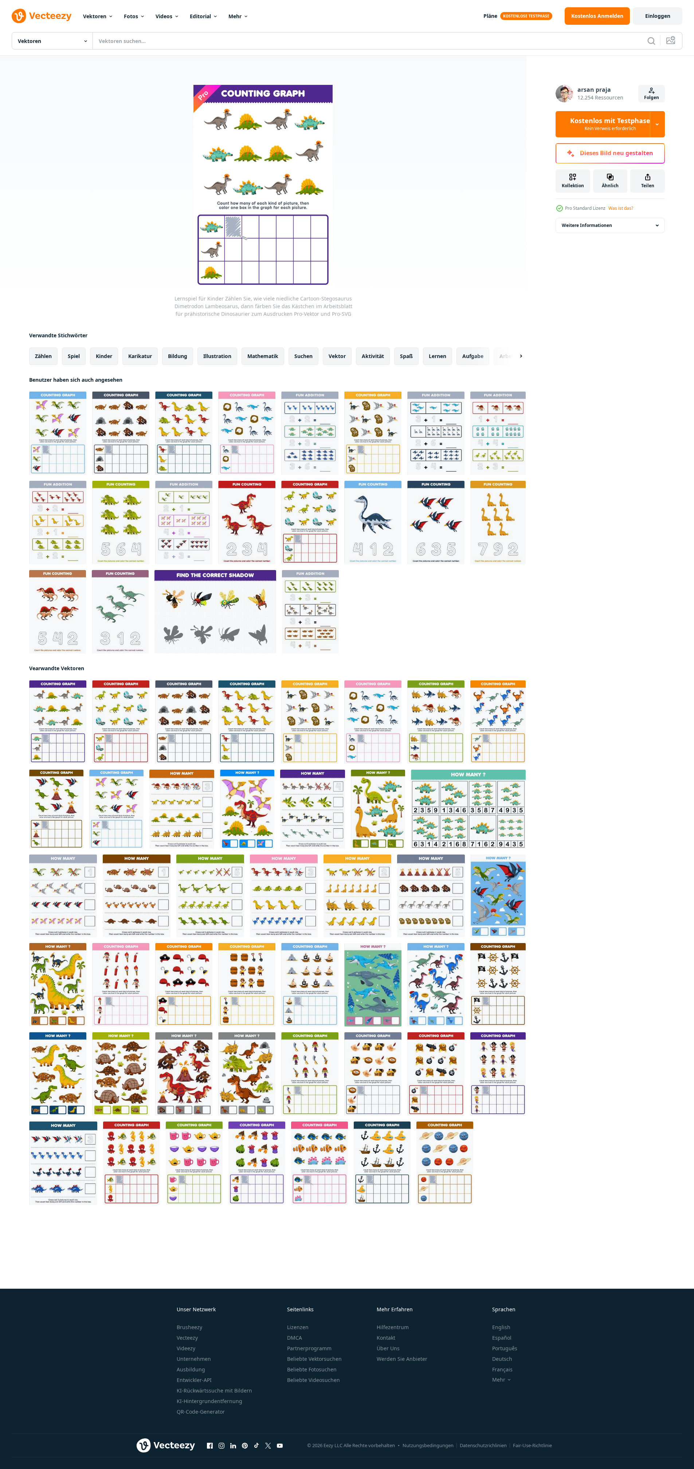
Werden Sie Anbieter (402, 1358)
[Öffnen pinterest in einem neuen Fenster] (245, 1446)
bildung (177, 356)
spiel (74, 356)
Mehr (235, 16)
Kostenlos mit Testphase (610, 124)
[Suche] (651, 40)
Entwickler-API (194, 1379)
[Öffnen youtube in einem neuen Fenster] (280, 1446)
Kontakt (386, 1337)
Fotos (131, 16)
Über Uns (388, 1348)
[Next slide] (514, 356)
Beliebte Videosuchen (313, 1379)
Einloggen (657, 15)
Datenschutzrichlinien (483, 1445)
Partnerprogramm (309, 1348)
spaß (406, 356)
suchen (303, 356)
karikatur (140, 356)
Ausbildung (191, 1369)
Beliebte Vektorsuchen (314, 1358)
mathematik (262, 356)
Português (504, 1348)
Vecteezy (187, 1337)
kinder (104, 356)
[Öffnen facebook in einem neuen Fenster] (210, 1446)
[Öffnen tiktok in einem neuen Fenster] (256, 1446)
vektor (337, 356)
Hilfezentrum (393, 1327)
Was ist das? (620, 208)
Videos (164, 16)
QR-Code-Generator (201, 1411)
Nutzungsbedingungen (428, 1445)
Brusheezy (189, 1327)
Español (501, 1337)
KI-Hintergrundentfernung (209, 1401)
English (501, 1327)
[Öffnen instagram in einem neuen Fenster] (221, 1446)
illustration (217, 356)
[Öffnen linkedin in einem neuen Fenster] (233, 1446)
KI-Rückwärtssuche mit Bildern (214, 1390)
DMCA (294, 1337)
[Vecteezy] (41, 16)
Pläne (490, 15)
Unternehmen (194, 1358)
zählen (43, 356)
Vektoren (94, 16)
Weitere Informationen (587, 225)
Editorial (200, 16)
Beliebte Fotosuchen (312, 1369)
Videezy (186, 1348)
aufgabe (472, 356)
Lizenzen (298, 1327)
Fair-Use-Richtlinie (532, 1445)
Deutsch (502, 1358)
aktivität (373, 356)
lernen (437, 356)
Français (502, 1369)
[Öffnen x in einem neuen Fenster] (268, 1446)
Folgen (651, 97)
